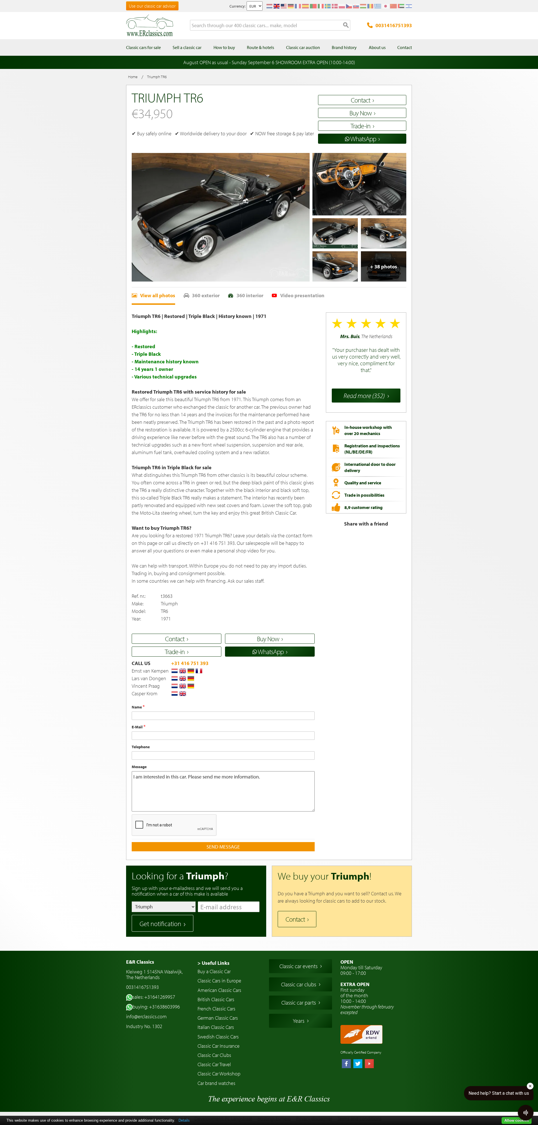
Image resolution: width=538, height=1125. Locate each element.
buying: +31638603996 (156, 1006)
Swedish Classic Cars (218, 1036)
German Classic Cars (218, 1018)
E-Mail (137, 726)
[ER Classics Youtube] (369, 1064)
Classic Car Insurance (219, 1046)
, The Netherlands (366, 353)
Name (137, 707)
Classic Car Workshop (219, 1073)
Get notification (160, 923)
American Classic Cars (219, 990)
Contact (295, 919)
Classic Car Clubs (214, 1055)
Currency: (237, 6)
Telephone (141, 746)
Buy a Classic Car (214, 971)
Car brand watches (216, 1083)
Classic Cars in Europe (219, 980)
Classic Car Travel (214, 1064)
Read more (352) (364, 395)
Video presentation (302, 295)
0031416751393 (393, 25)
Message (139, 766)
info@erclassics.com (146, 1016)
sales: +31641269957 (154, 997)
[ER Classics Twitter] (357, 1064)
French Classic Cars (216, 1008)
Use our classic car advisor (152, 6)
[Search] (346, 25)
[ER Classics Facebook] (346, 1064)
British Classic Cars (216, 999)
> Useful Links (213, 963)
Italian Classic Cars (216, 1027)
